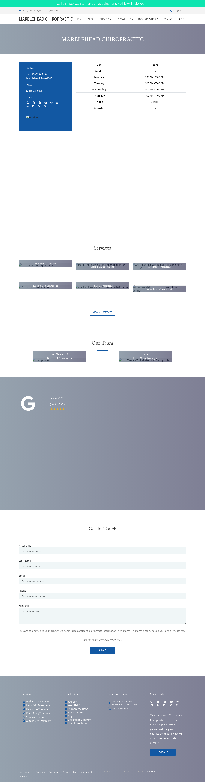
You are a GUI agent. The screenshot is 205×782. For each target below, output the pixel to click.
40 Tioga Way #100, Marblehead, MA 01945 (40, 10)
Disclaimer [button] (54, 772)
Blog (181, 19)
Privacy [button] (66, 772)
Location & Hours (148, 19)
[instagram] (45, 106)
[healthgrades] (51, 102)
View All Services (102, 312)
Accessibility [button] (26, 772)
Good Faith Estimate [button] (83, 772)
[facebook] (33, 102)
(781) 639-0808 (179, 10)
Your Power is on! (77, 723)
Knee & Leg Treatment (38, 713)
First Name (25, 545)
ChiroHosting (149, 771)
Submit (102, 650)
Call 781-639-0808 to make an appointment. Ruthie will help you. (101, 4)
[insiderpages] (27, 106)
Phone (22, 590)
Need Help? (74, 705)
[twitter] (39, 106)
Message (24, 605)
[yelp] (39, 102)
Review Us (162, 752)
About (91, 19)
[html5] (33, 106)
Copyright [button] (40, 772)
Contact (168, 19)
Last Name (25, 560)
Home (79, 19)
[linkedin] (57, 102)
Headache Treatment (38, 709)
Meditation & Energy (79, 719)
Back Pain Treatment (38, 701)
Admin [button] (23, 776)
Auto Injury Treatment (38, 720)
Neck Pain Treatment (38, 705)
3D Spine (73, 701)
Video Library (75, 712)
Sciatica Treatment (36, 717)
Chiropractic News (78, 709)
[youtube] (45, 102)
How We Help (123, 19)
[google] (27, 102)
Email (23, 575)
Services (104, 19)
